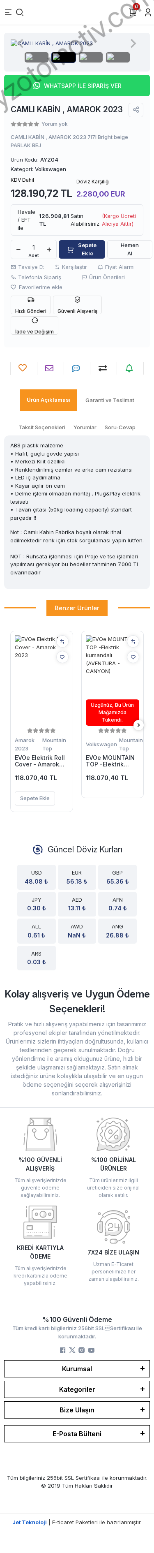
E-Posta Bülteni (77, 1434)
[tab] (48, 400)
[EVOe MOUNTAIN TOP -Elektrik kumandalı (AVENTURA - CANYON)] (113, 680)
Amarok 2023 (24, 744)
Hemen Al (130, 249)
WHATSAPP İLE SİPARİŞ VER (83, 85)
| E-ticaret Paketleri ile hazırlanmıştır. (77, 1522)
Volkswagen (101, 744)
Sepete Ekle (87, 249)
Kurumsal (77, 1369)
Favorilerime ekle (39, 287)
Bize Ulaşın (77, 1410)
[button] (20, 43)
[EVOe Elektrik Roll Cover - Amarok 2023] (42, 680)
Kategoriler (77, 1389)
